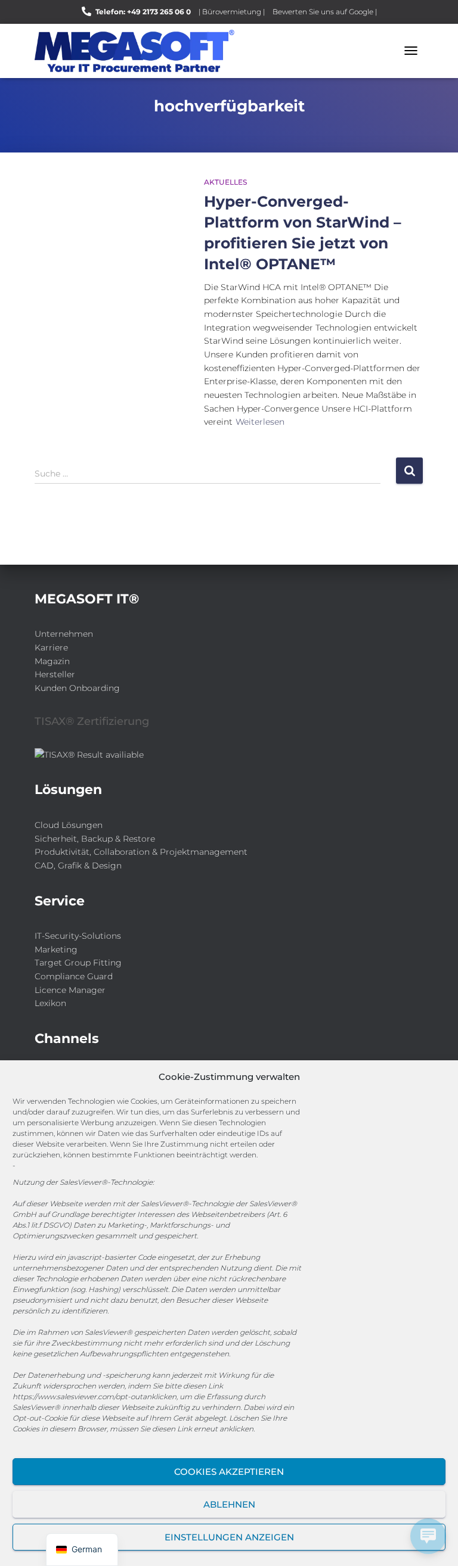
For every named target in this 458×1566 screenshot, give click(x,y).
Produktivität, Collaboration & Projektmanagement (141, 851)
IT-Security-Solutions (78, 935)
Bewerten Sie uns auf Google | (325, 11)
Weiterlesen (260, 421)
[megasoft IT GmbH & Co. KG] (139, 51)
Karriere (51, 647)
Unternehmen (64, 633)
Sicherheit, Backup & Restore (95, 838)
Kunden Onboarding (77, 688)
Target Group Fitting (78, 962)
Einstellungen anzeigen (229, 1537)
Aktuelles (225, 182)
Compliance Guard (74, 976)
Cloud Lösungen (69, 825)
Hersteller (55, 674)
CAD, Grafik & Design (78, 865)
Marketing (56, 949)
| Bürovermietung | (232, 11)
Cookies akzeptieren (229, 1471)
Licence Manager (70, 990)
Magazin (52, 661)
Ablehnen (229, 1504)
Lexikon (50, 1003)
